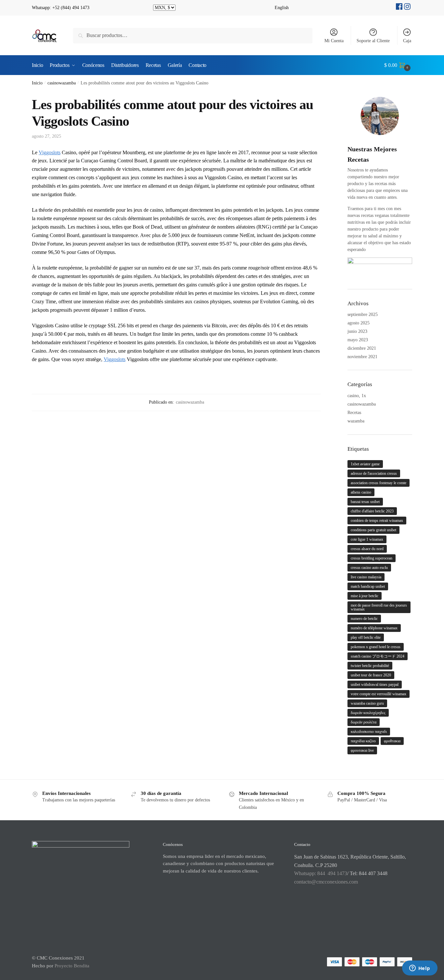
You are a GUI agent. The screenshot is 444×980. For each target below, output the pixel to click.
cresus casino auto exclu (369, 567)
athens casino (361, 492)
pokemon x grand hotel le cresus (375, 647)
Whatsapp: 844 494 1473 (320, 873)
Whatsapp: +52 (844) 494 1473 (60, 7)
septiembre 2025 (362, 314)
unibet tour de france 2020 (371, 675)
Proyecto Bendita (72, 965)
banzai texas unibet (365, 501)
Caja (407, 40)
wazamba (355, 421)
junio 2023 (357, 331)
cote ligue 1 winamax (367, 539)
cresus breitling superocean (371, 558)
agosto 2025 (358, 322)
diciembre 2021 (361, 348)
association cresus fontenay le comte (378, 483)
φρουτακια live (362, 750)
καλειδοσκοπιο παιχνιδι (369, 731)
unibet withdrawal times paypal (374, 684)
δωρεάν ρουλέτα (363, 722)
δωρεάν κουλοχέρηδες (368, 712)
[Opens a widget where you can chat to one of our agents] (419, 969)
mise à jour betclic (364, 596)
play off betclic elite (366, 637)
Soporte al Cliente (373, 40)
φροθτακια (392, 741)
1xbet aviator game (365, 464)
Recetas (354, 412)
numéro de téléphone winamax (374, 628)
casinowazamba (61, 83)
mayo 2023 (357, 339)
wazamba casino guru (367, 703)
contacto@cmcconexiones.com (326, 882)
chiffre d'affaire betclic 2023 (372, 511)
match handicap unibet (368, 586)
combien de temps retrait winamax (377, 520)
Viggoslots (49, 152)
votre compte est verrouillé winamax (378, 694)
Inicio (37, 83)
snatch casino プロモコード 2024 (377, 656)
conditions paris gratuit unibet (373, 530)
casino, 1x (356, 395)
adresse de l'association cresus (374, 473)
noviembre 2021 (362, 356)
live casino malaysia (366, 577)
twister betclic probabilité (370, 665)
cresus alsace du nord (367, 549)
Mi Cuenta (334, 40)
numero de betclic (364, 618)
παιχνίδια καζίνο (363, 741)
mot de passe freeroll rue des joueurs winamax (379, 607)
